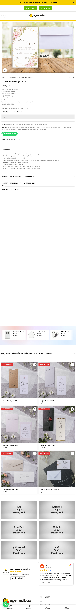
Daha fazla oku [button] (45, 582)
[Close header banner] (73, 2)
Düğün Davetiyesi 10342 (10, 445)
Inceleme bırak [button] (17, 578)
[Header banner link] (35, 2)
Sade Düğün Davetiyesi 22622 (49, 489)
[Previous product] (70, 77)
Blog (40, 601)
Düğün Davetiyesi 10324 (47, 401)
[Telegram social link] (19, 139)
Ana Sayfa (4, 77)
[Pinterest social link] (14, 139)
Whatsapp (31, 8)
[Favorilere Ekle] (35, 364)
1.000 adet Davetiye (13, 127)
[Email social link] (12, 139)
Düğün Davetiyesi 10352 (47, 445)
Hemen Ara (46, 8)
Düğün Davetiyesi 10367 (10, 489)
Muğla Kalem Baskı (45, 604)
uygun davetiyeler (23, 129)
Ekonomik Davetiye (27, 77)
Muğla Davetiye (66, 127)
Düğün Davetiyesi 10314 (10, 401)
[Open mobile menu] (3, 16)
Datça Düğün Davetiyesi (28, 127)
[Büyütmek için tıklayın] (5, 70)
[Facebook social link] (7, 139)
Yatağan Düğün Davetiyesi (38, 129)
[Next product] (74, 77)
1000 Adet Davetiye (15, 124)
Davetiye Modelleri (14, 77)
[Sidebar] (2, 185)
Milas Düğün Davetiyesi (53, 127)
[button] (6, 604)
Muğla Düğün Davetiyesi (8, 129)
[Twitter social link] (9, 139)
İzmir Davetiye (41, 127)
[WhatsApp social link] (17, 139)
